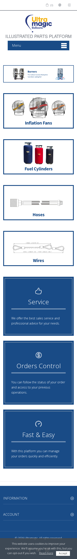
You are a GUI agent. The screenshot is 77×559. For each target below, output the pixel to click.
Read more (46, 553)
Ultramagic (31, 538)
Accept (63, 553)
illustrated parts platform (38, 33)
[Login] (69, 5)
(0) (51, 5)
